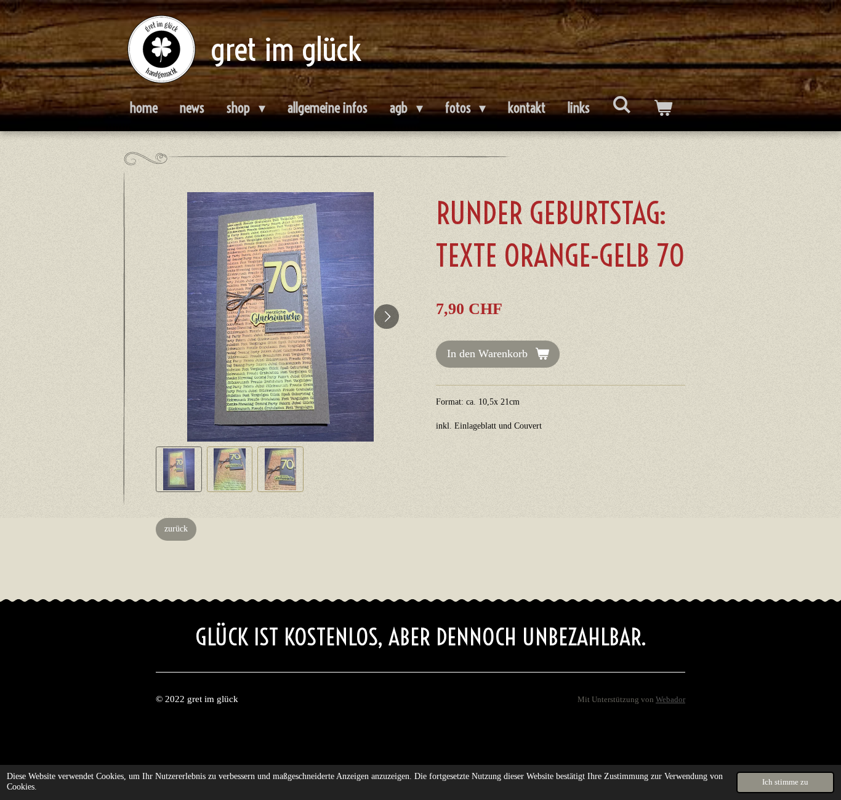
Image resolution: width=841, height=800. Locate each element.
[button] (179, 469)
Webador (670, 699)
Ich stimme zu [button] (785, 782)
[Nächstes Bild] (386, 316)
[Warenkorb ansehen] (662, 108)
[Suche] (621, 105)
